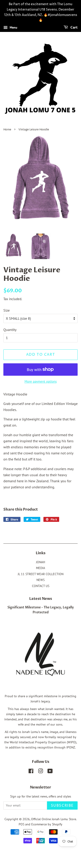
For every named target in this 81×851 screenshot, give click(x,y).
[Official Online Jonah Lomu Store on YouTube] (50, 772)
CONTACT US (40, 586)
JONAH (40, 562)
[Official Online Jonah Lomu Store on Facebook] (31, 772)
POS (21, 824)
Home (7, 130)
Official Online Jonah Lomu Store (53, 819)
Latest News (40, 598)
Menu (13, 27)
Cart (74, 27)
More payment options (41, 381)
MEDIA (40, 568)
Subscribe (62, 805)
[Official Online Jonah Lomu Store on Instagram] (40, 772)
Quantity (9, 329)
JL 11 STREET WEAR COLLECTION (40, 574)
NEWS (40, 580)
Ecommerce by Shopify (46, 824)
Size (6, 310)
